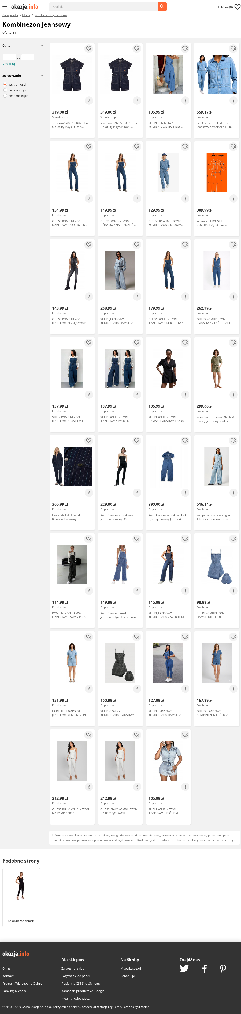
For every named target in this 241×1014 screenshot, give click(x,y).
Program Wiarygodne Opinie (22, 983)
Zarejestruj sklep (72, 968)
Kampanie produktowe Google (82, 991)
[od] (10, 57)
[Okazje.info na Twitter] (184, 969)
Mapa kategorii (130, 968)
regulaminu (115, 1007)
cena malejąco (18, 96)
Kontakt (8, 976)
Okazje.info (10, 15)
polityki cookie (140, 1007)
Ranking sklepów (14, 991)
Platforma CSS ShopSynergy (80, 983)
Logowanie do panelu (76, 976)
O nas (6, 968)
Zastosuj (9, 64)
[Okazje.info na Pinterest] (223, 969)
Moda (26, 15)
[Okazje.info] (26, 7)
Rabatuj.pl (127, 976)
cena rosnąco (18, 90)
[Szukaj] (107, 4)
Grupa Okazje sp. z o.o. (37, 1007)
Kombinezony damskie (51, 15)
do (19, 57)
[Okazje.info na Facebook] (204, 969)
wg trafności (17, 84)
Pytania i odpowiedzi (75, 998)
